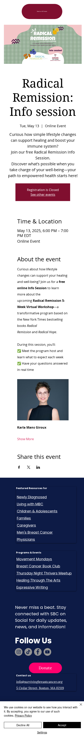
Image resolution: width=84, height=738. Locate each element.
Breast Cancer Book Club (38, 566)
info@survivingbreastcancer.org (39, 682)
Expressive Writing (32, 587)
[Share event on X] (28, 467)
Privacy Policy (23, 715)
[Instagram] (18, 652)
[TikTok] (28, 652)
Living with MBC (30, 504)
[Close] (78, 706)
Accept (62, 725)
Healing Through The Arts (38, 580)
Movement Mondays (34, 559)
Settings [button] (42, 732)
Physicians (26, 539)
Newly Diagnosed (32, 497)
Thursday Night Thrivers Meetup (44, 573)
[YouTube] (47, 652)
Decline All (22, 725)
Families (24, 518)
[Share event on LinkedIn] (38, 467)
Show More (25, 439)
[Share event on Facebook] (19, 467)
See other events (42, 194)
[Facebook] (38, 652)
